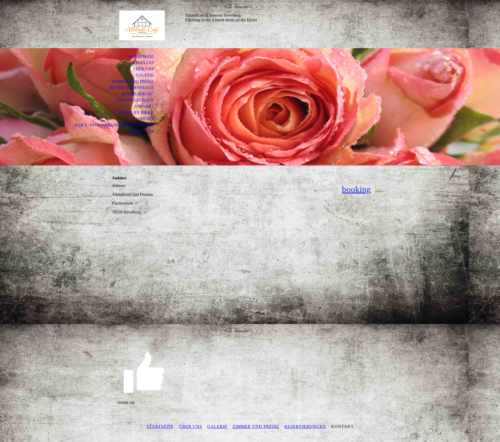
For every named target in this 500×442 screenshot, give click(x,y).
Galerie (145, 75)
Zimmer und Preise (133, 81)
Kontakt (143, 119)
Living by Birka (136, 112)
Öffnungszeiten (135, 100)
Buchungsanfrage (132, 87)
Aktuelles (141, 62)
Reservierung (138, 94)
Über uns (143, 69)
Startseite (141, 56)
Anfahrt (144, 106)
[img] (142, 25)
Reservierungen (305, 426)
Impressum (142, 131)
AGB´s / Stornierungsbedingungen (114, 125)
